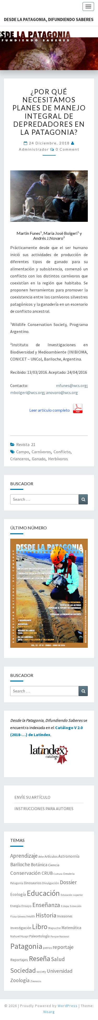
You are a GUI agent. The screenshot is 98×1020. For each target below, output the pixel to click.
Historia (46, 915)
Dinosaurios (32, 883)
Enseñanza (46, 905)
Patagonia (26, 946)
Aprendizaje (24, 855)
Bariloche (20, 864)
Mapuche (54, 928)
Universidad (59, 971)
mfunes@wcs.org (71, 385)
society (41, 972)
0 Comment (67, 149)
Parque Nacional (59, 936)
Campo (22, 451)
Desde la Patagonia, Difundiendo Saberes (49, 19)
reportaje (63, 947)
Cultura (58, 874)
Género (22, 916)
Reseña (39, 958)
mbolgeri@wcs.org (27, 392)
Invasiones (64, 916)
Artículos (50, 856)
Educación (43, 893)
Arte (41, 856)
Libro (40, 926)
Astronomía (68, 856)
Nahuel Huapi (19, 936)
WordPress (68, 1005)
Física (13, 916)
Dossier (68, 882)
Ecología (18, 894)
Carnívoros (41, 451)
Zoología (20, 980)
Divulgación (50, 883)
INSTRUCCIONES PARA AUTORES (43, 808)
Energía (15, 906)
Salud (58, 959)
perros (47, 948)
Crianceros (19, 458)
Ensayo (26, 906)
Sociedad (23, 970)
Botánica (39, 865)
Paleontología (39, 936)
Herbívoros (58, 458)
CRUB (47, 873)
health (30, 916)
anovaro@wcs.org (62, 392)
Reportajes (19, 959)
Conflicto (62, 451)
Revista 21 (25, 444)
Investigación (20, 927)
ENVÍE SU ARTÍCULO (32, 797)
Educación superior (72, 895)
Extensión (76, 906)
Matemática (71, 927)
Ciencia (53, 865)
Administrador (34, 149)
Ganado (38, 458)
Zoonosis (35, 981)
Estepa (65, 906)
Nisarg (49, 1011)
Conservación (25, 873)
